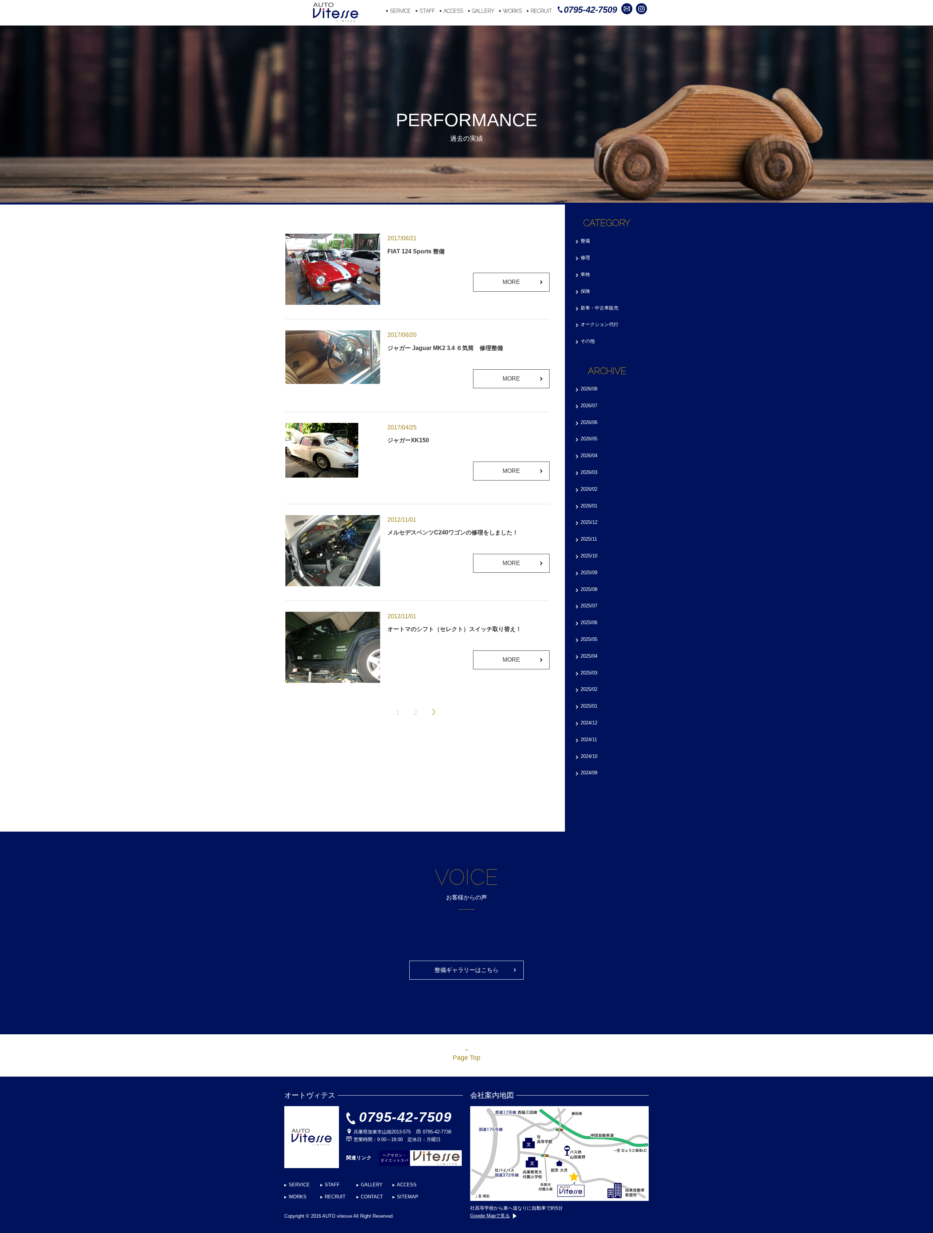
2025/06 (589, 622)
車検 (585, 274)
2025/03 (589, 673)
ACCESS (453, 11)
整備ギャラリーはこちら (466, 970)
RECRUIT (541, 11)
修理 (585, 257)
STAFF (427, 11)
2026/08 (589, 389)
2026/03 (589, 472)
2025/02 (589, 689)
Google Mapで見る (490, 1215)
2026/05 (589, 439)
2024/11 (589, 739)
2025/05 (589, 639)
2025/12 (589, 522)
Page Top (466, 1057)
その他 (588, 341)
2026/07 (589, 405)
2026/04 (589, 455)
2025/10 (589, 556)
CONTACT (372, 1196)
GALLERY (483, 11)
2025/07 (589, 605)
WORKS (512, 11)
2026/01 (589, 506)
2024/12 (589, 723)
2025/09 (589, 572)
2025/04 (589, 656)
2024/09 (589, 772)
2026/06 (589, 422)
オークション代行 (599, 324)
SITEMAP (407, 1196)
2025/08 (589, 589)
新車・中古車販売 (599, 308)
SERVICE (400, 11)
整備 (585, 241)
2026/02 (589, 489)
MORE (511, 282)
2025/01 (589, 706)
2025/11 (589, 539)
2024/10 (589, 756)
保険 (585, 291)
